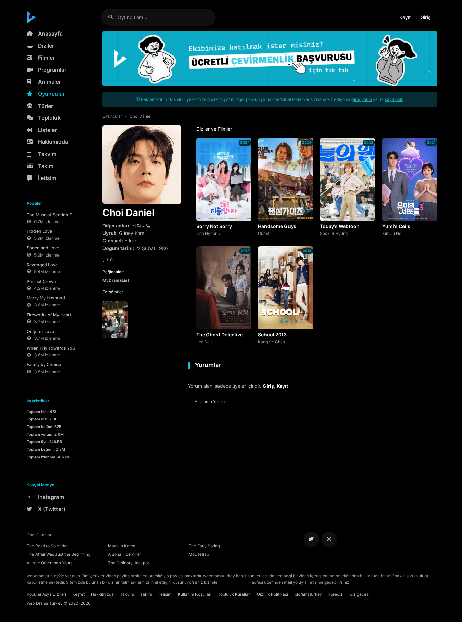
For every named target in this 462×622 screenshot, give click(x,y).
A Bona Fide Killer (124, 554)
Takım (45, 166)
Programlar (52, 69)
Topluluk (49, 117)
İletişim (47, 178)
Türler (45, 106)
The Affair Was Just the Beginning (58, 554)
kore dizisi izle (364, 582)
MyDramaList (115, 280)
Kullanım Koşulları (194, 594)
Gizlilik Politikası (272, 594)
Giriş (425, 17)
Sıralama (210, 401)
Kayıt (405, 17)
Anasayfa (50, 33)
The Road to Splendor (47, 545)
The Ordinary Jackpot (128, 562)
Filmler (46, 57)
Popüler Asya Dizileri (46, 594)
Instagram (51, 497)
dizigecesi (359, 594)
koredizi (336, 594)
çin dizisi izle (391, 582)
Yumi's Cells (396, 226)
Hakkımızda (53, 141)
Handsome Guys (277, 226)
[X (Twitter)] (311, 539)
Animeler (49, 81)
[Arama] (113, 17)
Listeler (47, 130)
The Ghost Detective (219, 334)
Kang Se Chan (271, 341)
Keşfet (78, 594)
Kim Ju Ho (391, 233)
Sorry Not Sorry (214, 226)
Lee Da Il (204, 341)
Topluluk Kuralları (234, 594)
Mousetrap (199, 554)
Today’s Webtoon (340, 226)
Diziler (46, 45)
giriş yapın (361, 99)
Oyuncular (51, 93)
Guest (263, 233)
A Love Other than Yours (49, 562)
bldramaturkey (308, 594)
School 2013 (272, 334)
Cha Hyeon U (209, 233)
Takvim (47, 154)
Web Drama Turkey (45, 603)
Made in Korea (121, 545)
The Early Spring (204, 545)
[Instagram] (329, 539)
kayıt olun (394, 99)
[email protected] (234, 582)
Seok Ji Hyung (334, 233)
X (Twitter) (51, 509)
